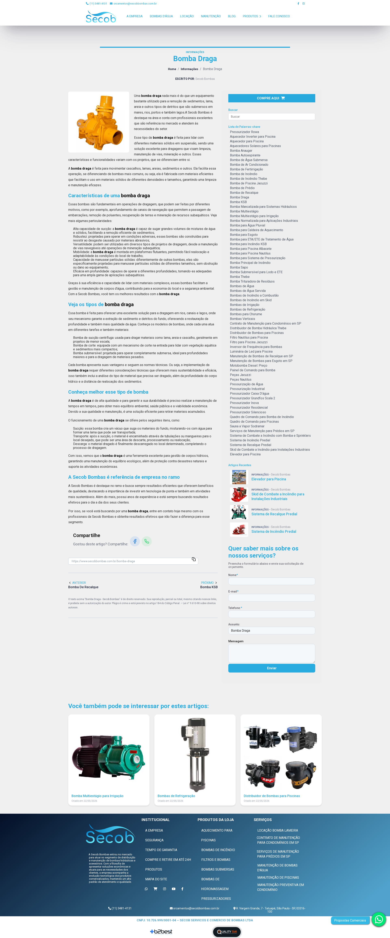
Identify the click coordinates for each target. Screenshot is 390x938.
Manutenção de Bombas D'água (277, 867)
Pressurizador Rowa (244, 132)
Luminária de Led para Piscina (251, 351)
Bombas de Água (242, 286)
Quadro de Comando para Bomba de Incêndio (262, 417)
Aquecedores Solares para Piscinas (255, 146)
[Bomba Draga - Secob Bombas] (101, 16)
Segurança (154, 840)
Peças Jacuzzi (240, 375)
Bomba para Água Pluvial (247, 225)
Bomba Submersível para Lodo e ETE (256, 272)
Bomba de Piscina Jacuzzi (249, 183)
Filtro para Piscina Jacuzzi (249, 342)
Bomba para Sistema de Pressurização (257, 258)
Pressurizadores (216, 899)
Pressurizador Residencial (249, 407)
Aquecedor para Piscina (247, 141)
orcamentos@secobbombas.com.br (135, 3)
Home (172, 69)
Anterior (79, 582)
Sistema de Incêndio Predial (250, 440)
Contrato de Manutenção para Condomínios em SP (265, 323)
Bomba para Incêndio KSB (248, 244)
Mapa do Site (156, 879)
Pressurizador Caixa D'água (249, 393)
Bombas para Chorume (246, 314)
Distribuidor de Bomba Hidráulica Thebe (258, 328)
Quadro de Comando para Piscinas (254, 422)
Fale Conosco (279, 16)
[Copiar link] (194, 559)
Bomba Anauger (241, 151)
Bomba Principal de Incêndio (250, 263)
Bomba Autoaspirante (245, 155)
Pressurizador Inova (244, 403)
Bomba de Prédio (242, 188)
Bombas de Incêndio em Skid (251, 300)
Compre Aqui (268, 98)
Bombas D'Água (161, 16)
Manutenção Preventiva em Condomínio (280, 887)
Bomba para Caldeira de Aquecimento (256, 230)
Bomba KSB (238, 202)
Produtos (251, 16)
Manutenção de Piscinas (278, 878)
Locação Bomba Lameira (277, 830)
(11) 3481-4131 (98, 3)
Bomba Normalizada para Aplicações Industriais (264, 221)
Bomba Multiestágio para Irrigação (254, 216)
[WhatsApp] (147, 541)
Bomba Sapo (239, 267)
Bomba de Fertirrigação (246, 169)
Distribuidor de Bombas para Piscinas (257, 333)
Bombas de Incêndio (218, 850)
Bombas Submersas (217, 869)
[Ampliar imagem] (98, 122)
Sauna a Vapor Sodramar (247, 426)
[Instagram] (303, 3)
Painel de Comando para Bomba (252, 370)
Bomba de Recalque (244, 193)
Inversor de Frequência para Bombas (256, 347)
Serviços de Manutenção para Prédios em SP (262, 431)
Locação (187, 16)
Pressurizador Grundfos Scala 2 (252, 398)
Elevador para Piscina (245, 454)
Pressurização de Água (246, 384)
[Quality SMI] (227, 932)
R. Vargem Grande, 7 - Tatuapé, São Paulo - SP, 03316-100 (271, 910)
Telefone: (235, 608)
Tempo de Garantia (161, 850)
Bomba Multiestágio (244, 211)
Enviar (272, 668)
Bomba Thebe (240, 277)
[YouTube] (174, 888)
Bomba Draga (239, 197)
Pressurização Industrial (247, 389)
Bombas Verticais (242, 319)
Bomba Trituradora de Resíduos (252, 281)
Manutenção (211, 16)
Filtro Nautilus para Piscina (249, 337)
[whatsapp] (379, 919)
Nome (233, 575)
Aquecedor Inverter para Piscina (252, 137)
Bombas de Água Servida (248, 291)
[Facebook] (299, 3)
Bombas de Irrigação (244, 305)
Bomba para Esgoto (244, 235)
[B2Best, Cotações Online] (161, 932)
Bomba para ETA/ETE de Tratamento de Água (262, 239)
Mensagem (236, 641)
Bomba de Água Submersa (249, 160)
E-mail (233, 591)
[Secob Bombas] (111, 833)
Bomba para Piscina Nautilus (250, 253)
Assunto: (234, 624)
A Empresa (135, 16)
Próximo (207, 582)
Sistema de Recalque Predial (250, 445)
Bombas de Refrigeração (247, 309)
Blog (232, 16)
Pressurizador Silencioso (248, 412)
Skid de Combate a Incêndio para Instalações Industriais (270, 450)
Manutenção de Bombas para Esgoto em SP (261, 361)
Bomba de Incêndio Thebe (248, 179)
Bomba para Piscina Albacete (251, 249)
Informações (189, 69)
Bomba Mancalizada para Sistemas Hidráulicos (263, 207)
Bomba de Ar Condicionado (249, 165)
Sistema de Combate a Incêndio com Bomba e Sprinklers (270, 436)
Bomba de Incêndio (243, 174)
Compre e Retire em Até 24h (168, 860)
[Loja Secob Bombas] (156, 888)
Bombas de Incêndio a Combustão (254, 295)
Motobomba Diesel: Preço (248, 365)
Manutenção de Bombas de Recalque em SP (261, 356)
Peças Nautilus (240, 379)
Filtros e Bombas (215, 860)
